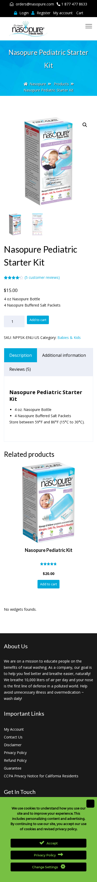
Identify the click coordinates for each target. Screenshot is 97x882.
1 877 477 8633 (74, 4)
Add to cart (37, 319)
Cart (79, 12)
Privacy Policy (15, 752)
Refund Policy (15, 760)
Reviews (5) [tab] (20, 369)
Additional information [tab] (64, 355)
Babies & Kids (69, 337)
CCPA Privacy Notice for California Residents (41, 775)
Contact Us (13, 737)
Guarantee (12, 768)
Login (23, 12)
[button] (84, 125)
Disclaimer (12, 744)
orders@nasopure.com (35, 4)
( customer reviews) (42, 277)
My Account (14, 729)
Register (43, 12)
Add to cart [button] (48, 584)
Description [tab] (20, 355)
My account (63, 12)
